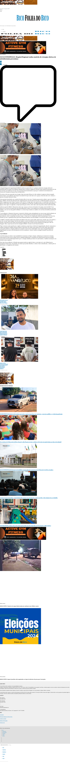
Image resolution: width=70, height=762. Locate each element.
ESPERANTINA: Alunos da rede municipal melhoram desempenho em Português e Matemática (25, 525)
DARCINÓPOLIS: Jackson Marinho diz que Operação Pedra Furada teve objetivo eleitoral (3, 333)
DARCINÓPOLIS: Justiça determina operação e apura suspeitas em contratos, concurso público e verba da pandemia (31, 414)
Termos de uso (2, 722)
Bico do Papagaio (3, 54)
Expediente (2, 714)
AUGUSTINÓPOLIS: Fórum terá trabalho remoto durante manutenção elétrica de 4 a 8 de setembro (26, 470)
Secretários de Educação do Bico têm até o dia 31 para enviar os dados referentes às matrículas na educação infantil (30, 442)
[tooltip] (4, 249)
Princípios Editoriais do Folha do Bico (6, 716)
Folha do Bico (5, 64)
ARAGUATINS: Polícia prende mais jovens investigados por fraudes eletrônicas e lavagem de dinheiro (4, 366)
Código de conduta (3, 718)
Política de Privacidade (3, 720)
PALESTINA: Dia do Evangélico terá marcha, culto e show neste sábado (4, 302)
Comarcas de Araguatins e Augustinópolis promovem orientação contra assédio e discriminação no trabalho (29, 498)
